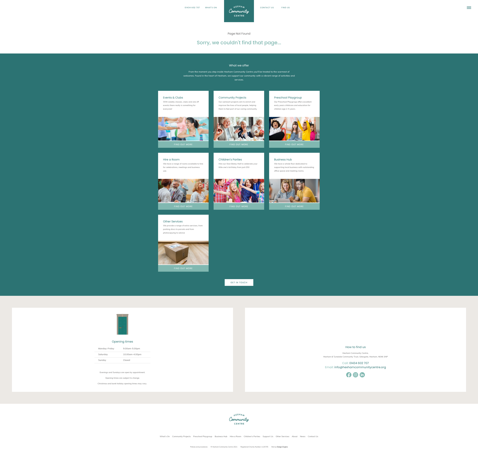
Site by (279, 447)
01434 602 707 (192, 7)
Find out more (183, 144)
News (302, 437)
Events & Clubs (173, 98)
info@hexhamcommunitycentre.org (360, 367)
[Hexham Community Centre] (239, 11)
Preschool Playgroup (288, 98)
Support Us (268, 437)
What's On (211, 7)
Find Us (285, 7)
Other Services (173, 221)
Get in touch (239, 282)
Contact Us (267, 7)
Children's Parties (230, 159)
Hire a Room (171, 159)
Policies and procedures (199, 447)
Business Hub (283, 159)
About (295, 437)
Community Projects (232, 98)
